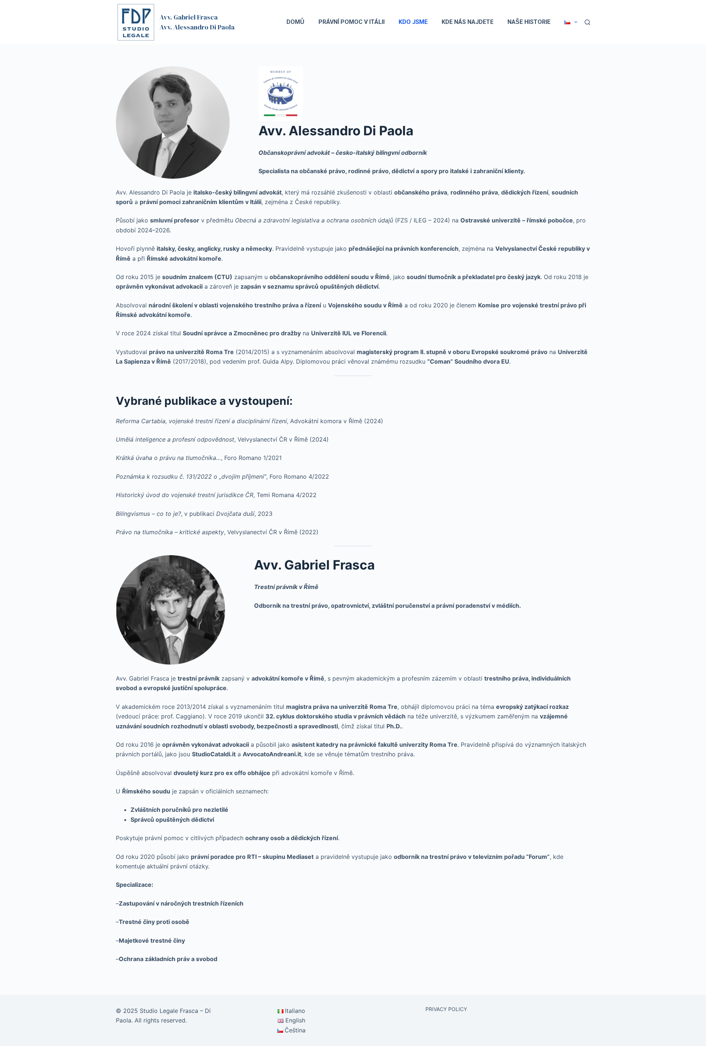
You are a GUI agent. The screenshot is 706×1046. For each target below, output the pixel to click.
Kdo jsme (413, 21)
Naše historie (528, 21)
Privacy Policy (446, 1009)
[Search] (587, 22)
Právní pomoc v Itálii (351, 21)
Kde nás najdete (467, 21)
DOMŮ (295, 21)
